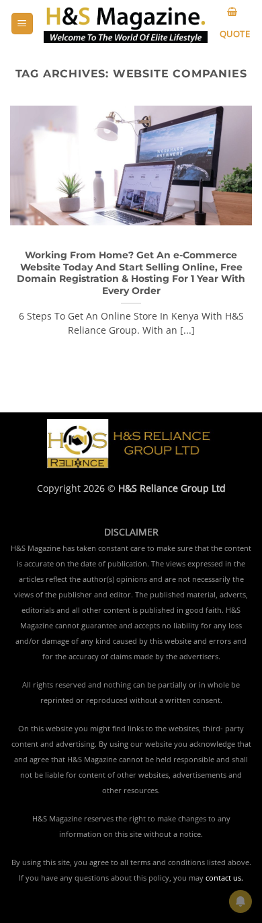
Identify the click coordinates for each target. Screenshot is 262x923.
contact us (223, 878)
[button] (22, 24)
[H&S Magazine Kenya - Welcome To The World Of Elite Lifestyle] (126, 23)
